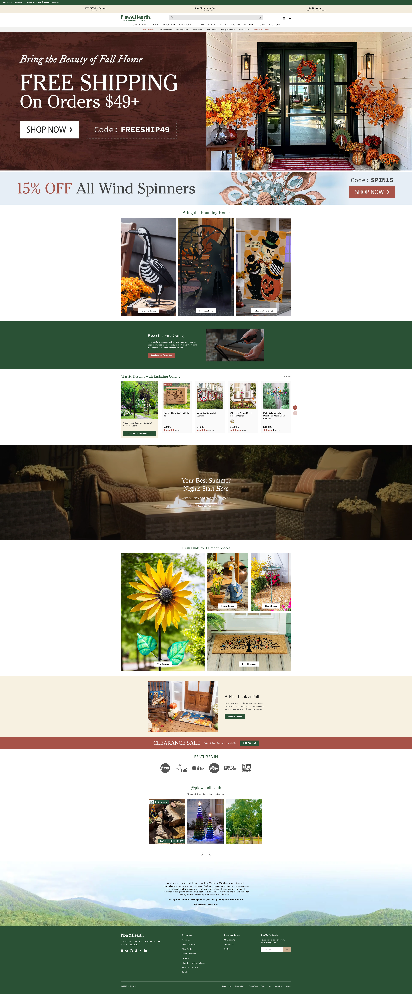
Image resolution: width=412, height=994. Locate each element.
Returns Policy (266, 986)
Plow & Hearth (131, 986)
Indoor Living (169, 25)
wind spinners (165, 29)
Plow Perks (187, 949)
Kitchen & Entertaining (242, 25)
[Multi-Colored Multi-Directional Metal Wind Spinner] (276, 396)
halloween (197, 29)
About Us (186, 940)
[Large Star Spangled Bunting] (210, 396)
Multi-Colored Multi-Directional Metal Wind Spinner (274, 416)
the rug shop (182, 29)
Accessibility (278, 986)
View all (287, 376)
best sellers (244, 29)
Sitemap (288, 986)
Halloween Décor (206, 311)
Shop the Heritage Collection (139, 433)
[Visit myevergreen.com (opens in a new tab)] (7, 2)
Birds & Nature (271, 606)
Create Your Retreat (206, 506)
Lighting (224, 25)
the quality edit (228, 29)
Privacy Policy (227, 986)
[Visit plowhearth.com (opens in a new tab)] (19, 2)
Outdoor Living (139, 25)
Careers (185, 958)
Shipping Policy (240, 986)
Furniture (155, 25)
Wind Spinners (163, 664)
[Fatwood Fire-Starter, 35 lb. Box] (177, 396)
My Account (229, 940)
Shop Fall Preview (235, 716)
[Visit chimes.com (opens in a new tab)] (51, 2)
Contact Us (229, 944)
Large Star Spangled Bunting (206, 414)
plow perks (212, 29)
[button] (290, 18)
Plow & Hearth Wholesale (193, 963)
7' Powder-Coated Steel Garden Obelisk (241, 414)
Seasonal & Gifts (265, 25)
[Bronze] (232, 421)
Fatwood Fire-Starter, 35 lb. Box (176, 414)
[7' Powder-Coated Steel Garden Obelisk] (243, 396)
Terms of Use (253, 986)
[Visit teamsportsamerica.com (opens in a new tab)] (33, 2)
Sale (278, 25)
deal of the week (261, 29)
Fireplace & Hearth (208, 25)
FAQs (226, 949)
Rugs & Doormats (187, 25)
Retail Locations (189, 953)
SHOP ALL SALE (249, 743)
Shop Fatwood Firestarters (161, 355)
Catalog (185, 972)
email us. (134, 944)
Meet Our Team (189, 944)
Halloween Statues (148, 311)
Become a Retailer (190, 967)
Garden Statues (227, 606)
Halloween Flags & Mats (264, 311)
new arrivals (148, 29)
